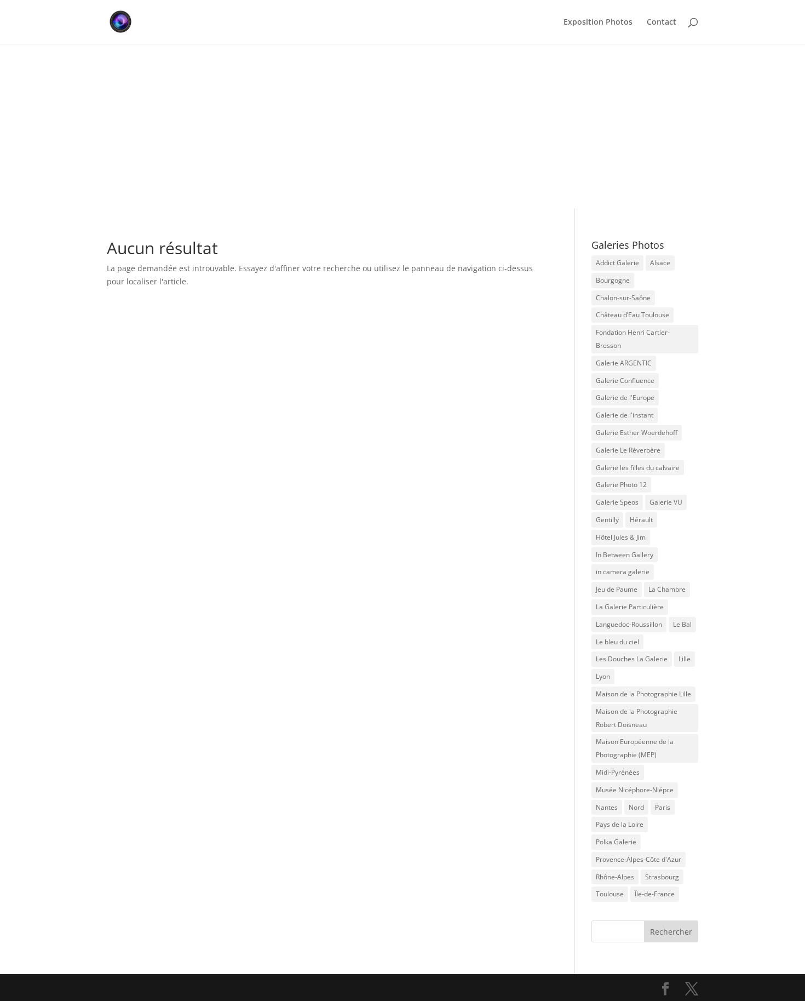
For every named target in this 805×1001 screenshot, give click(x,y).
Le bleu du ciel (617, 642)
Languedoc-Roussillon (629, 624)
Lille (685, 658)
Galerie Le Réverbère (628, 450)
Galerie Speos (617, 502)
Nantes (607, 807)
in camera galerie (622, 571)
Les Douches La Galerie (632, 658)
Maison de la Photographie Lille (643, 694)
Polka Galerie (616, 841)
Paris (662, 807)
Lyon (603, 676)
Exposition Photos (598, 22)
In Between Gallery (624, 554)
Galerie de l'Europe (625, 397)
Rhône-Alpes (615, 877)
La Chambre (667, 589)
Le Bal (682, 624)
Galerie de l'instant (624, 415)
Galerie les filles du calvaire (638, 467)
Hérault (641, 519)
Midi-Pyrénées (618, 772)
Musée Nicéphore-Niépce (635, 789)
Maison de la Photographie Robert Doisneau (636, 718)
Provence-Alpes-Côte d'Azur (638, 859)
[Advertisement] (402, 126)
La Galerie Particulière (630, 606)
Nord (636, 807)
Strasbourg (662, 877)
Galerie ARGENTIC (624, 363)
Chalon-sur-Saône (623, 297)
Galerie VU (665, 502)
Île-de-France (655, 894)
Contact (661, 22)
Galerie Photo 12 (621, 484)
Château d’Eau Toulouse (632, 314)
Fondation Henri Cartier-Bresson (633, 339)
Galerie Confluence (625, 380)
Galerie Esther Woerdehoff (636, 432)
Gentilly (607, 519)
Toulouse (610, 894)
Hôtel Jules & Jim (621, 537)
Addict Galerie (617, 262)
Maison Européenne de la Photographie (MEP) (635, 748)
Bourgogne (613, 280)
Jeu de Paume (616, 589)
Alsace (660, 262)
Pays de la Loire (619, 824)
